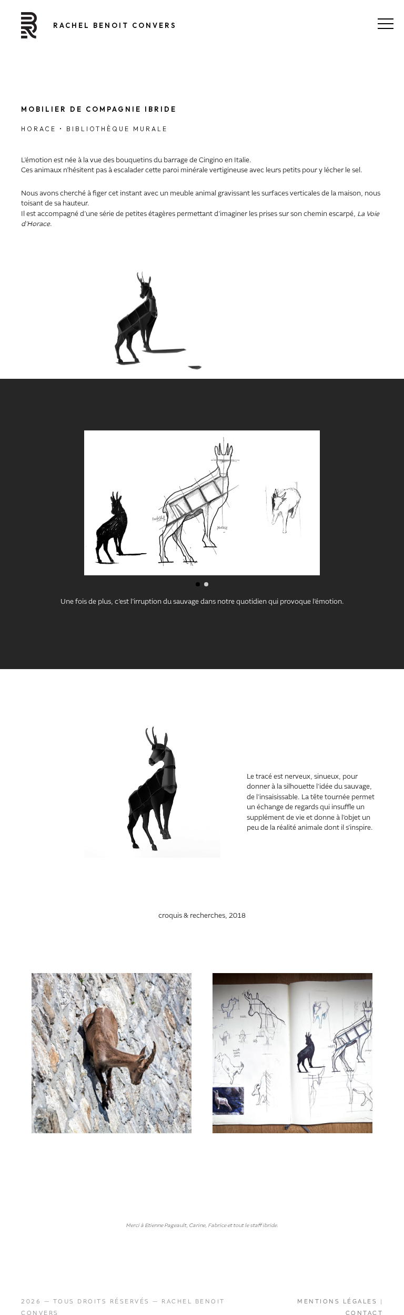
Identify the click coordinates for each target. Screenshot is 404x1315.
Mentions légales (337, 1301)
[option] (111, 1053)
